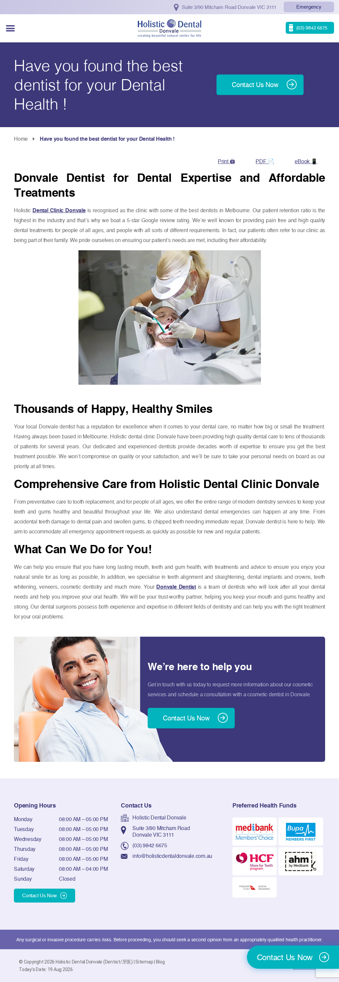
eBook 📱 (306, 161)
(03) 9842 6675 (149, 845)
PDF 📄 (265, 161)
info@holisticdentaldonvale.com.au (172, 856)
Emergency (308, 7)
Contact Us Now (39, 895)
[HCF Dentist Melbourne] (254, 861)
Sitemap (144, 961)
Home (21, 138)
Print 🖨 (226, 161)
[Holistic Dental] (169, 28)
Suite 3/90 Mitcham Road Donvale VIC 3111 (161, 831)
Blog (160, 961)
